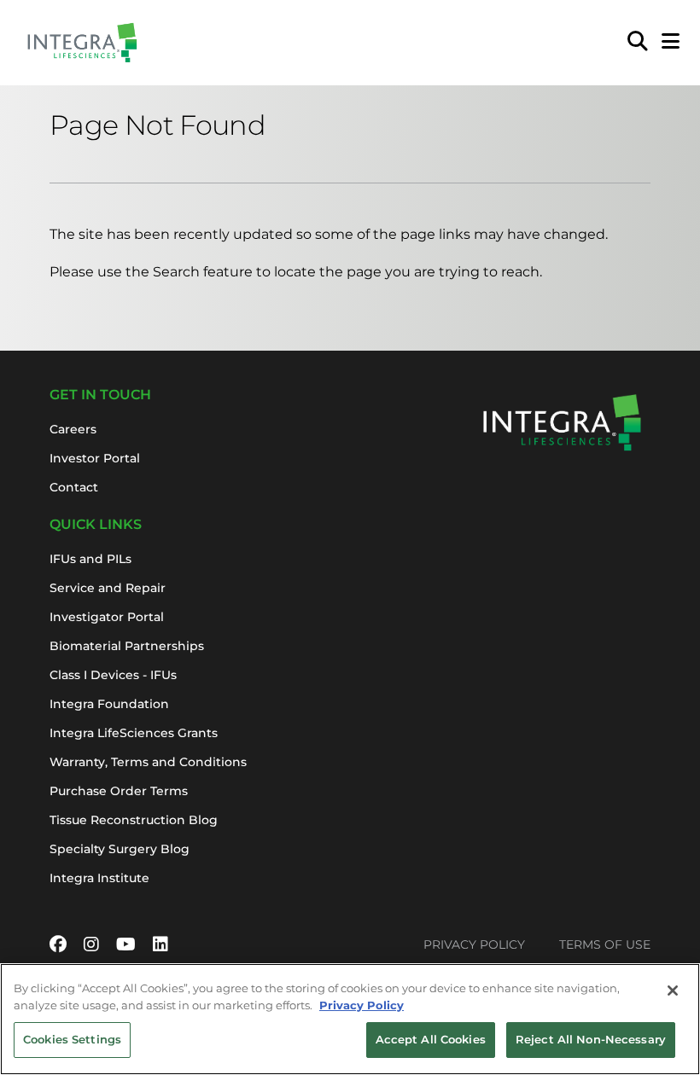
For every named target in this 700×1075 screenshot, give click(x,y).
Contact (74, 487)
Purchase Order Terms (119, 791)
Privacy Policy (474, 944)
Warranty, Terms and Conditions (148, 762)
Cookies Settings (72, 1039)
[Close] (672, 990)
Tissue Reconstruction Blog (134, 820)
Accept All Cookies (431, 1039)
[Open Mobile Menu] (671, 43)
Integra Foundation (109, 704)
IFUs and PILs (90, 559)
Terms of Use (604, 944)
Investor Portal (95, 458)
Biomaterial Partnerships (127, 646)
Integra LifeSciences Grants (134, 733)
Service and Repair (108, 588)
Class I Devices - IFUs (113, 675)
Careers (73, 429)
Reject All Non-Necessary (591, 1039)
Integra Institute (99, 878)
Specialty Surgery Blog (120, 849)
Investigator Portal (107, 617)
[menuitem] (637, 43)
